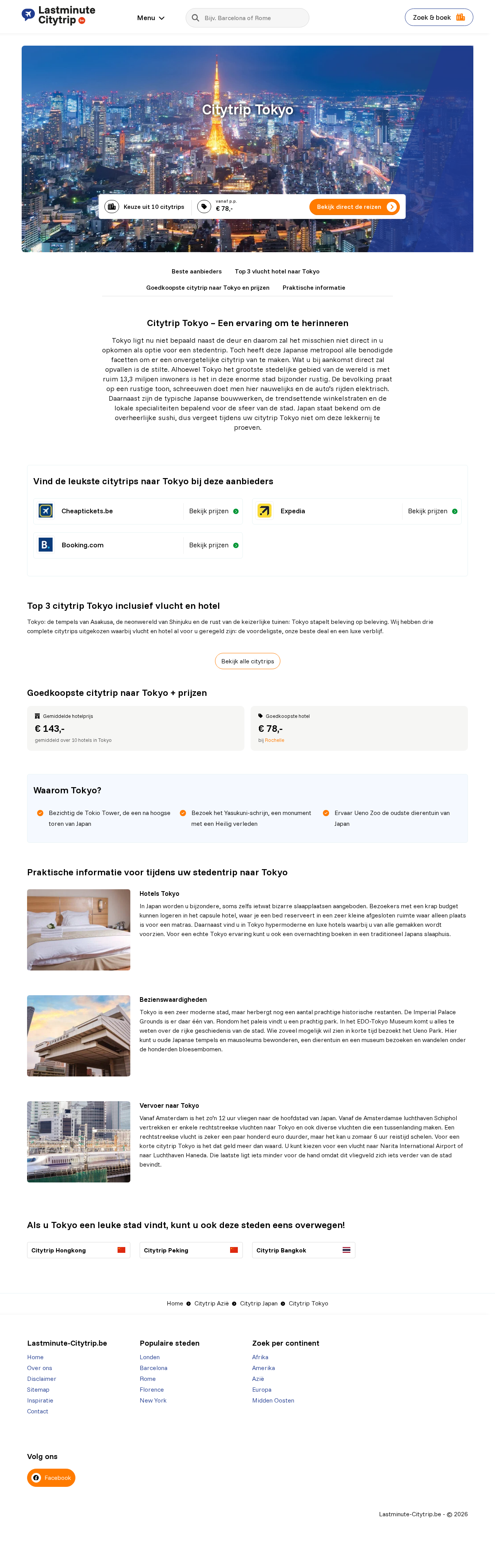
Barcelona (153, 1368)
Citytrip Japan (259, 1303)
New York (153, 1400)
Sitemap (38, 1389)
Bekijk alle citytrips (247, 661)
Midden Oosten (273, 1400)
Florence (152, 1389)
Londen (150, 1357)
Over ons (39, 1368)
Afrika (260, 1357)
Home (175, 1303)
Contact (37, 1411)
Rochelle (274, 740)
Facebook (57, 1477)
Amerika (263, 1368)
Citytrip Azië (212, 1303)
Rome (148, 1378)
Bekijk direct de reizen (349, 206)
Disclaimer (41, 1378)
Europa (261, 1389)
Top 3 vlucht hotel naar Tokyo (277, 271)
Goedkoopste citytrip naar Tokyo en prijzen (208, 287)
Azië (258, 1378)
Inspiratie (40, 1400)
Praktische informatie (314, 287)
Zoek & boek (432, 17)
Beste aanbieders (197, 271)
